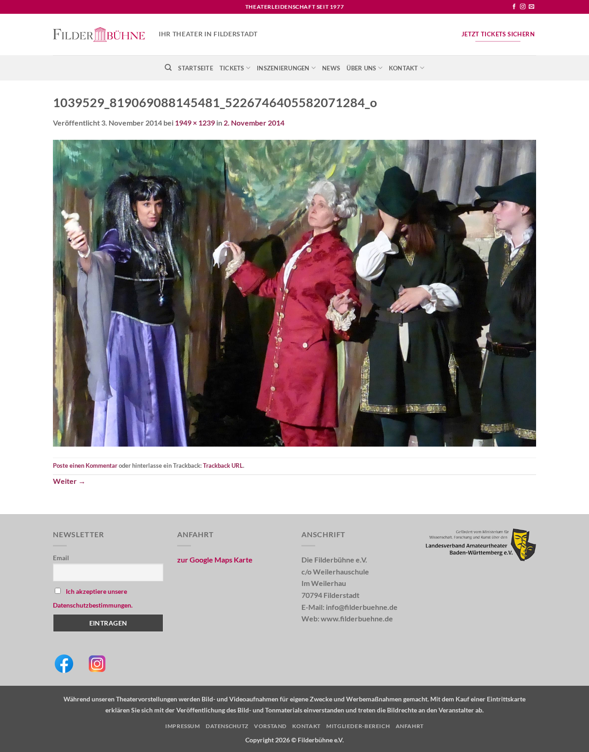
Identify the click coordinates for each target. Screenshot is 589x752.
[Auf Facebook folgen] (514, 7)
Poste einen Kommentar (85, 465)
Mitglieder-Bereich (358, 726)
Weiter (69, 480)
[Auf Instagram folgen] (522, 7)
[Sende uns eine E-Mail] (531, 7)
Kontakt (403, 68)
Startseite (195, 68)
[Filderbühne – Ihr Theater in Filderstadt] (99, 34)
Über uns (361, 68)
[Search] (168, 67)
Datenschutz (227, 726)
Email (61, 558)
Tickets (231, 68)
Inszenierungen (283, 68)
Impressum (182, 726)
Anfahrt (410, 726)
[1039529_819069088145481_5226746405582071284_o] (294, 291)
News (331, 68)
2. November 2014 (254, 122)
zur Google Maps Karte (215, 559)
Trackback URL (223, 465)
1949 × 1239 (195, 122)
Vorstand (270, 726)
